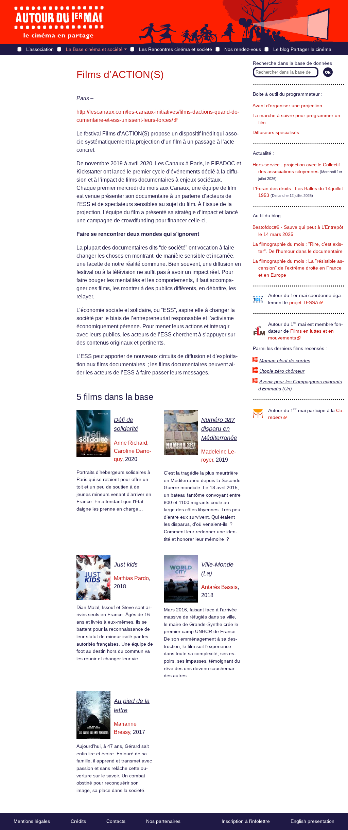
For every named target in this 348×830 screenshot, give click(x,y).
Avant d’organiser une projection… (290, 105)
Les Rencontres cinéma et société (175, 49)
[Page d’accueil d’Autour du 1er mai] (59, 22)
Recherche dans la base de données (292, 63)
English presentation (312, 821)
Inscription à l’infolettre (246, 821)
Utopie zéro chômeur (281, 371)
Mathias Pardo (131, 578)
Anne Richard (130, 443)
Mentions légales (32, 821)
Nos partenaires (163, 821)
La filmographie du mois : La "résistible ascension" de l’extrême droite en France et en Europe (298, 268)
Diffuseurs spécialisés (276, 132)
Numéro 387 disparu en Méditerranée (219, 429)
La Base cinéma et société (94, 49)
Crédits (78, 821)
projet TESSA (303, 302)
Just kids (126, 564)
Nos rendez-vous (242, 49)
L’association (40, 49)
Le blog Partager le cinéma (302, 49)
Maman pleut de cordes (284, 360)
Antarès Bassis (219, 587)
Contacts (115, 821)
